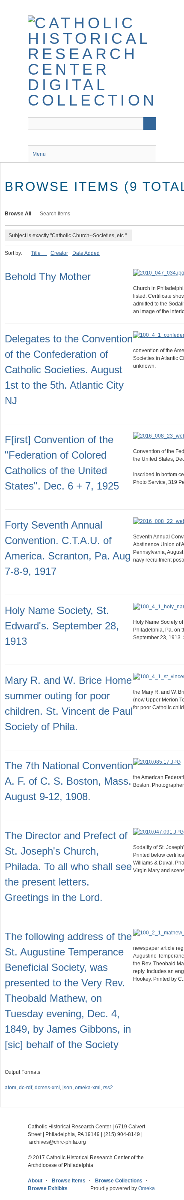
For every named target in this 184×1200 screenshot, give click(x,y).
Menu (39, 154)
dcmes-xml (47, 1088)
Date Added (86, 253)
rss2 (108, 1088)
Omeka (146, 1188)
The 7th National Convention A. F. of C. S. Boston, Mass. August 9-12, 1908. (69, 781)
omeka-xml (88, 1088)
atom (10, 1088)
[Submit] (149, 123)
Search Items (55, 214)
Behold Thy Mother (48, 276)
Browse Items (69, 1181)
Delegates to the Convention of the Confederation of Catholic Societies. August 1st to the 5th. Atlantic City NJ (69, 369)
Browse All (18, 214)
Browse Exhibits (48, 1188)
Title (36, 253)
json (67, 1088)
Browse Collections (118, 1181)
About (35, 1181)
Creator (59, 253)
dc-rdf (25, 1088)
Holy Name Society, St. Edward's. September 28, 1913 (62, 626)
